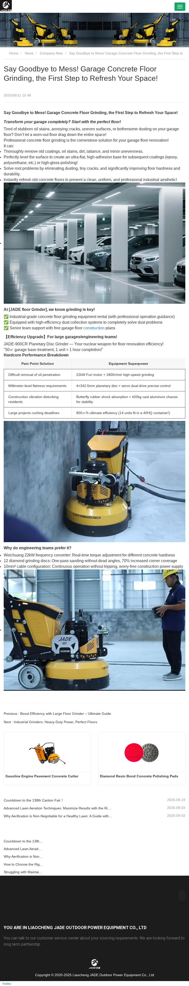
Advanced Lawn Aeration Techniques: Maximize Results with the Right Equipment (58, 808)
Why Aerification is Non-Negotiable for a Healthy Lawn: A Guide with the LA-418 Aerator (58, 816)
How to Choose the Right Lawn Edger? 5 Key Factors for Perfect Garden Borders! (24, 864)
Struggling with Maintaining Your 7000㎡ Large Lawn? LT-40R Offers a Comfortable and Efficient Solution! (24, 872)
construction (94, 328)
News (29, 53)
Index (6, 984)
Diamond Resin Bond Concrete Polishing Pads (139, 776)
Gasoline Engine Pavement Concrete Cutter (41, 776)
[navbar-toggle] (179, 6)
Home (13, 53)
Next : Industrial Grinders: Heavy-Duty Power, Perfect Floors (50, 722)
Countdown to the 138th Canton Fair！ (34, 800)
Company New (51, 53)
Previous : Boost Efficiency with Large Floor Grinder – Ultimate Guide (57, 714)
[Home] (6, 6)
